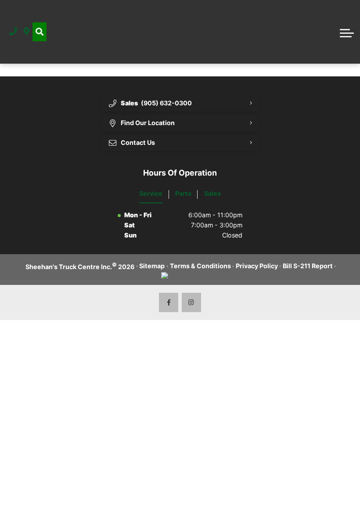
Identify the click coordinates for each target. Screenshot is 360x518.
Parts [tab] (183, 193)
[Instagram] (192, 303)
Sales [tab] (212, 193)
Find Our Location (148, 122)
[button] (39, 31)
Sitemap (152, 266)
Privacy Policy (257, 266)
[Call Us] (13, 31)
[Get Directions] (26, 31)
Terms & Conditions (200, 266)
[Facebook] (169, 303)
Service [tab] (150, 193)
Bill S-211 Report (308, 266)
